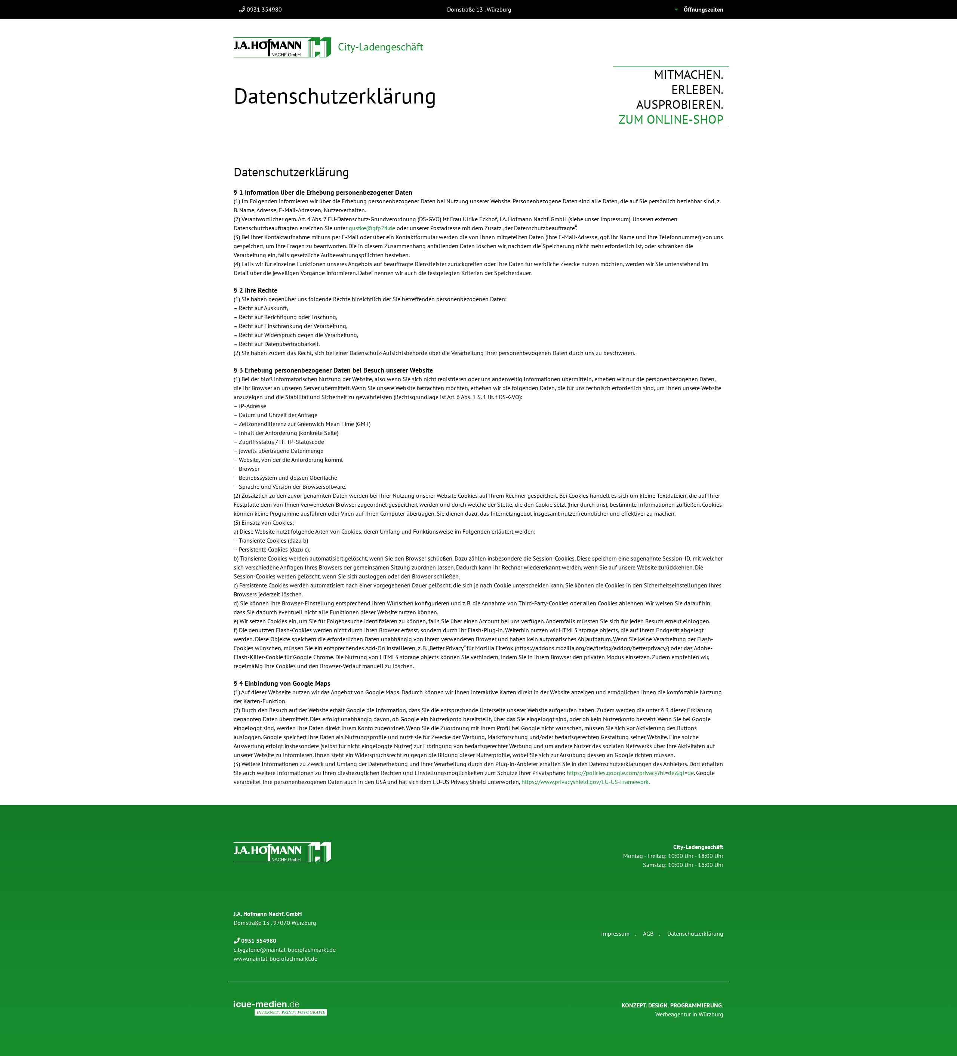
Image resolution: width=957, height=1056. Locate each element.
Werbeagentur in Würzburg (672, 1009)
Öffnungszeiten (703, 9)
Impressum (615, 933)
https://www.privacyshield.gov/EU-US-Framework (585, 781)
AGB (648, 933)
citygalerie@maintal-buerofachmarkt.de (285, 949)
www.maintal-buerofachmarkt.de (275, 958)
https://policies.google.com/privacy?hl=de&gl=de (630, 772)
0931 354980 (264, 9)
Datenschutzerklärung (695, 933)
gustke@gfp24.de (372, 228)
